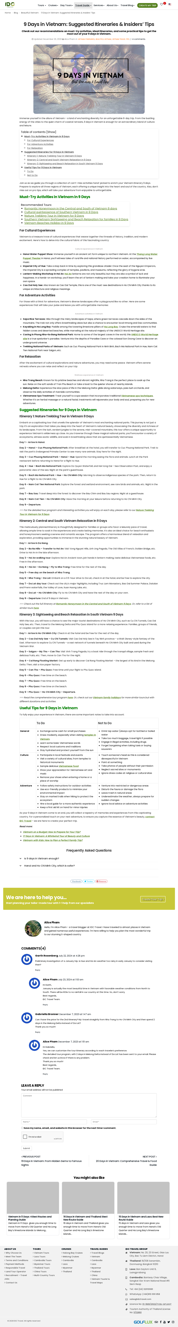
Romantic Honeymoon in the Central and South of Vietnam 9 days (70, 208)
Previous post (31, 1156)
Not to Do (32, 175)
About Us (112, 5)
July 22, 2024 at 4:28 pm (72, 955)
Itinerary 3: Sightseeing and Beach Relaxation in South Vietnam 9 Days (65, 163)
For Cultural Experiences (40, 140)
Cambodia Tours (42, 1260)
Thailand (67, 1271)
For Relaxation (35, 148)
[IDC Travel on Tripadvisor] (156, 1322)
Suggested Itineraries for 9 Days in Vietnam (49, 152)
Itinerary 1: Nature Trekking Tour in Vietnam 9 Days (54, 155)
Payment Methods (15, 1264)
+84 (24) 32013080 (143, 1289)
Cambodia (68, 1260)
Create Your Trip (152, 899)
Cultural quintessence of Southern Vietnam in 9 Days (61, 212)
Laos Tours (39, 1256)
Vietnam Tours (41, 1252)
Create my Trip (147, 5)
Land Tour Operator (16, 1271)
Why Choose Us (14, 1252)
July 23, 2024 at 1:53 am (70, 979)
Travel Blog (127, 5)
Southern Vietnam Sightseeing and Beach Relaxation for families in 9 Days (76, 219)
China (94, 1275)
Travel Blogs (98, 1252)
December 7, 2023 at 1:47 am (75, 1014)
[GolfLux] (143, 1322)
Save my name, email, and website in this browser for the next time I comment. (70, 1128)
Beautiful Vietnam (30, 12)
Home (8, 12)
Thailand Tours (42, 1267)
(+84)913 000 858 (151, 1294)
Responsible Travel (15, 1267)
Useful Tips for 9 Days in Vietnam (43, 167)
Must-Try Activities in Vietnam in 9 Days (47, 136)
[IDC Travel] (10, 4)
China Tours (40, 1271)
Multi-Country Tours (44, 1275)
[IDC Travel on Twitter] (168, 1322)
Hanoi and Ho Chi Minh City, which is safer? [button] (49, 865)
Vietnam (96, 1256)
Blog (16, 12)
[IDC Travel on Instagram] (173, 1322)
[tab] (88, 858)
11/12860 (138, 1312)
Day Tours (66, 5)
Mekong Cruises (71, 1256)
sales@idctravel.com (140, 1299)
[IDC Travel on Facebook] (160, 1322)
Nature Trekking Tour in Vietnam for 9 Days (54, 216)
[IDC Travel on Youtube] (164, 1322)
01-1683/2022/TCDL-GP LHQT (156, 1304)
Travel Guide (82, 5)
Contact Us (11, 1282)
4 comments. (139, 39)
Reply (37, 970)
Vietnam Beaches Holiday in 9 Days (49, 223)
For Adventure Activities (40, 144)
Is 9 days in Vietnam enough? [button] (41, 858)
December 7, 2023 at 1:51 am (73, 1041)
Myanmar (67, 1267)
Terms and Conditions (17, 1260)
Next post (149, 1156)
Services (98, 5)
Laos (65, 1264)
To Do (30, 171)
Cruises (52, 5)
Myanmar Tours (42, 1264)
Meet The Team (13, 1256)
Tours (41, 5)
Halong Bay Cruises (73, 1252)
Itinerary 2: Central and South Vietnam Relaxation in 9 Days (59, 159)
